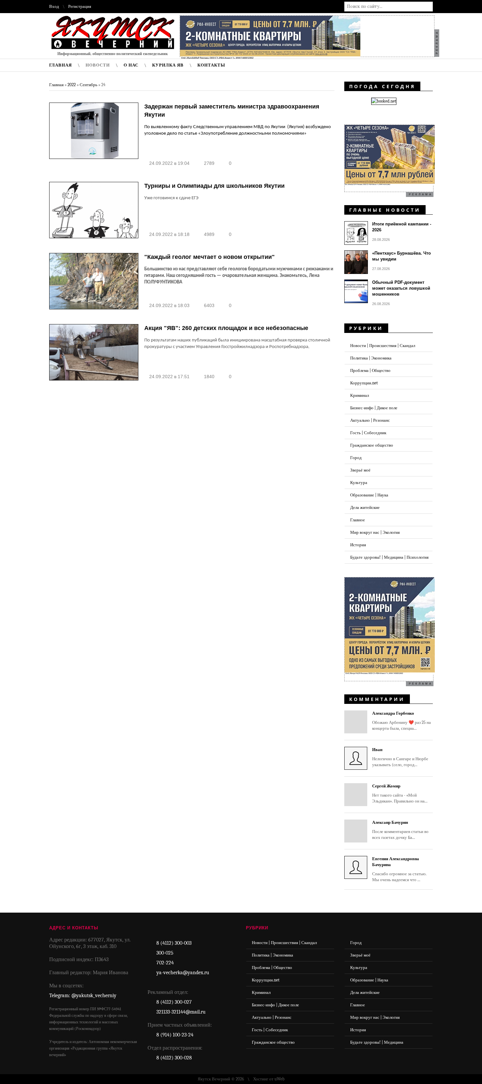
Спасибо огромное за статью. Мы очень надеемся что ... (399, 869)
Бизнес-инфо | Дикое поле (373, 407)
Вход (54, 6)
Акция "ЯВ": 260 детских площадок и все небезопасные (226, 328)
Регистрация (79, 6)
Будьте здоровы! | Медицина (376, 1042)
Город (356, 457)
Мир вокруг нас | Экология (375, 532)
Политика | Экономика (371, 358)
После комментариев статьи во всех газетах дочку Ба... (400, 830)
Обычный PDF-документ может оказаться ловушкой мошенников (401, 288)
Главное (357, 519)
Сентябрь (88, 84)
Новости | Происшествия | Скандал (382, 345)
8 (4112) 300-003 (173, 943)
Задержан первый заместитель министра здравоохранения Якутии (231, 110)
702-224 (165, 963)
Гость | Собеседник (368, 432)
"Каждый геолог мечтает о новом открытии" (209, 257)
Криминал (359, 395)
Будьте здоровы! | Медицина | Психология (389, 557)
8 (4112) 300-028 (174, 1058)
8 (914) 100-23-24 (174, 1035)
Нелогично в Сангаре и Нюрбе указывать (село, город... (400, 757)
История (358, 544)
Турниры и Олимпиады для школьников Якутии (214, 186)
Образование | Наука (369, 495)
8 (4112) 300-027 (174, 1002)
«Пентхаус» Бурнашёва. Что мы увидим (401, 256)
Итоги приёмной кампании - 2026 (401, 227)
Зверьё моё (360, 470)
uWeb (279, 1078)
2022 (72, 84)
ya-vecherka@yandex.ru (182, 973)
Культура (358, 482)
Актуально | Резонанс (370, 420)
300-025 (164, 953)
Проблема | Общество (370, 370)
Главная (56, 84)
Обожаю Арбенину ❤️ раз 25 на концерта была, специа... (401, 721)
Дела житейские (365, 507)
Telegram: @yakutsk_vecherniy (82, 995)
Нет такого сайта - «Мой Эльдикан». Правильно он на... (400, 793)
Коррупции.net (364, 382)
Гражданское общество (371, 445)
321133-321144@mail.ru (181, 1012)
